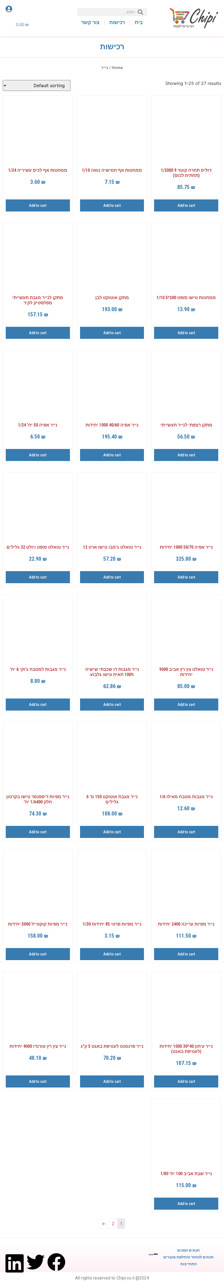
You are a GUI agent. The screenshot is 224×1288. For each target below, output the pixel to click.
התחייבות (188, 1264)
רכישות (117, 22)
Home (117, 67)
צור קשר (90, 22)
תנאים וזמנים (188, 1250)
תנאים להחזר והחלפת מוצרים (188, 1257)
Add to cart (186, 205)
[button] (56, 1257)
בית (139, 22)
